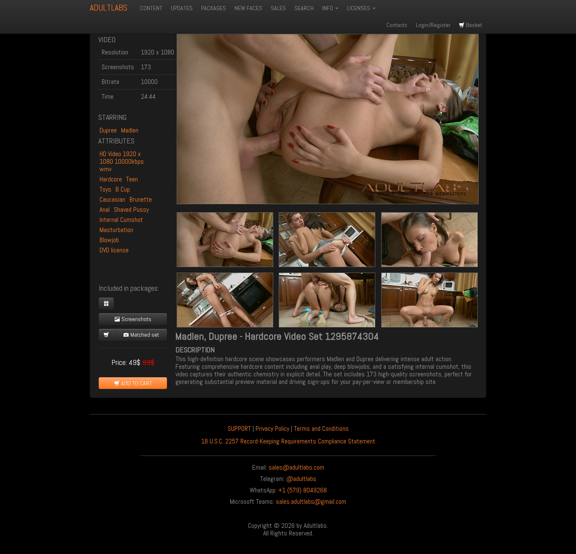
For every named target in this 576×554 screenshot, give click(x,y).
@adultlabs (301, 478)
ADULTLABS (108, 7)
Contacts (396, 25)
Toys (105, 189)
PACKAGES (213, 8)
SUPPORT (239, 428)
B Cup (123, 189)
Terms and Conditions (321, 428)
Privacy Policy (272, 428)
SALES (278, 8)
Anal (105, 209)
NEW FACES (248, 8)
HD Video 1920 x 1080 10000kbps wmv (122, 161)
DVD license (114, 250)
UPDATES (182, 8)
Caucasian (112, 199)
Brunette (140, 199)
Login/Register (433, 25)
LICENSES (359, 8)
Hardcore (111, 179)
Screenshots (135, 319)
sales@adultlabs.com (296, 467)
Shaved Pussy (131, 209)
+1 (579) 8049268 (302, 490)
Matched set (144, 334)
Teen (132, 179)
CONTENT (151, 8)
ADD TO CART (136, 383)
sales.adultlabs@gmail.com (311, 501)
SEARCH (304, 8)
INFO (328, 8)
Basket (473, 25)
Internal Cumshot (121, 219)
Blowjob (109, 239)
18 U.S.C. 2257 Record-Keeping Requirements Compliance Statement (288, 441)
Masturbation (116, 229)
